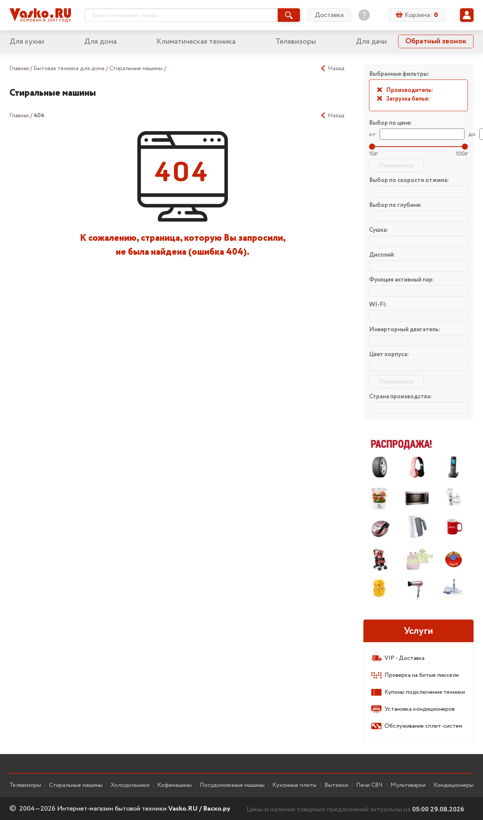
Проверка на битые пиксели (422, 675)
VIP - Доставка (405, 658)
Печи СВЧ (369, 785)
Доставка (329, 15)
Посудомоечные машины (232, 785)
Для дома (100, 41)
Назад (336, 69)
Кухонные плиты (294, 785)
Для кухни (26, 41)
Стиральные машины (136, 68)
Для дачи (371, 41)
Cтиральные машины (76, 785)
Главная (19, 68)
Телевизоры (295, 41)
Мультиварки (408, 785)
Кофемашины (174, 785)
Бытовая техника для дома (70, 68)
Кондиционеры (454, 785)
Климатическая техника (196, 41)
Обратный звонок (435, 41)
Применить (396, 165)
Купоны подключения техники (425, 692)
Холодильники (130, 785)
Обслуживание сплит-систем (423, 726)
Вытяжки (336, 785)
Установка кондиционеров (420, 709)
